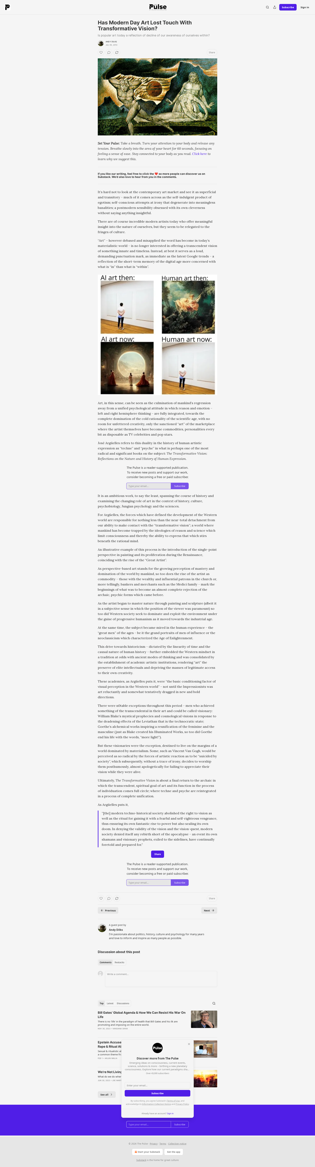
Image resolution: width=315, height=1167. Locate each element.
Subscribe (288, 7)
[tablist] (112, 962)
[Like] (101, 52)
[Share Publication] (274, 7)
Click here (199, 154)
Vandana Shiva (120, 1028)
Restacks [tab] (119, 962)
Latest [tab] (110, 1003)
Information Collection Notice (156, 1104)
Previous (110, 910)
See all (104, 1094)
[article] (157, 1022)
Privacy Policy (182, 1104)
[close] (189, 1044)
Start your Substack (149, 1151)
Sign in (305, 7)
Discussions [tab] (123, 1003)
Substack (141, 1160)
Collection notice (177, 1143)
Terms (162, 1143)
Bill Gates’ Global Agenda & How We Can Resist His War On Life (142, 1015)
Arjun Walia (111, 1058)
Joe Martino (118, 1080)
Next (207, 910)
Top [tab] (102, 1003)
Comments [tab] (105, 962)
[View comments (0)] (109, 52)
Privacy (154, 1143)
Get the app (173, 1151)
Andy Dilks (111, 41)
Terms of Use (173, 1100)
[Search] (267, 7)
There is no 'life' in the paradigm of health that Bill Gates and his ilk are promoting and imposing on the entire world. (138, 1023)
